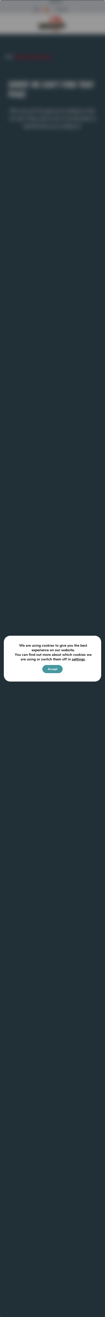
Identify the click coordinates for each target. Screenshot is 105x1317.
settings (78, 659)
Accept (52, 669)
